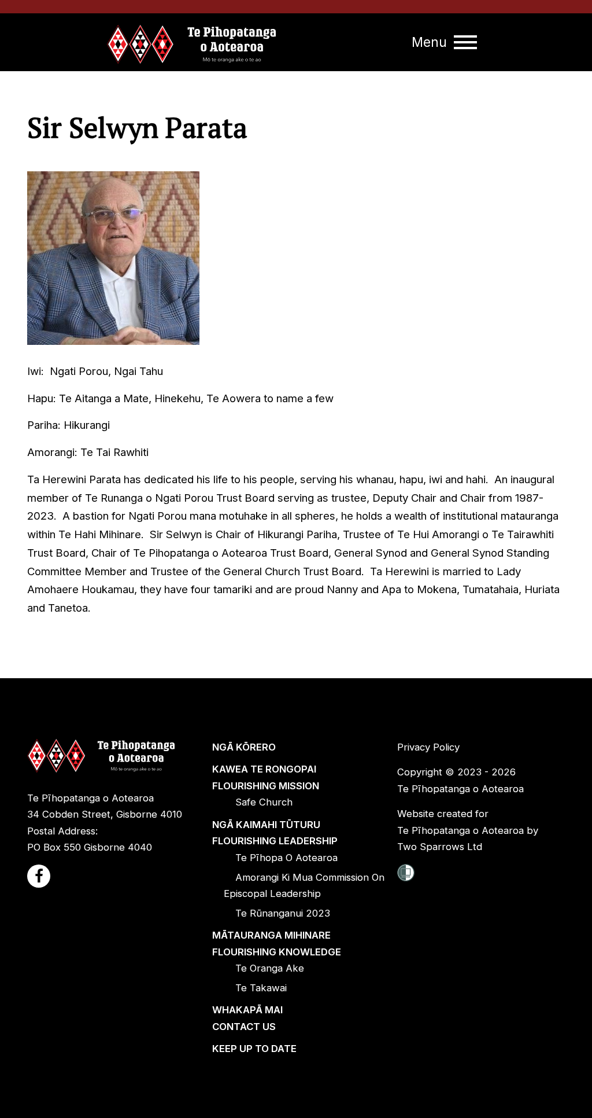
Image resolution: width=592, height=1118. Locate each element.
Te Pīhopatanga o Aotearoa (460, 789)
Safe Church (264, 802)
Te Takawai (261, 988)
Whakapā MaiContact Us (247, 1018)
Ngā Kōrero (244, 747)
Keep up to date (254, 1048)
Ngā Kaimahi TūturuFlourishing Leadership (275, 833)
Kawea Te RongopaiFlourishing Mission (265, 777)
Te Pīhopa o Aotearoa (286, 857)
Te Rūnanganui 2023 (282, 913)
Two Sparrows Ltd (439, 846)
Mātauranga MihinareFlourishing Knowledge (276, 943)
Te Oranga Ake (269, 968)
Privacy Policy (428, 747)
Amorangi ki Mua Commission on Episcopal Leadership (304, 885)
